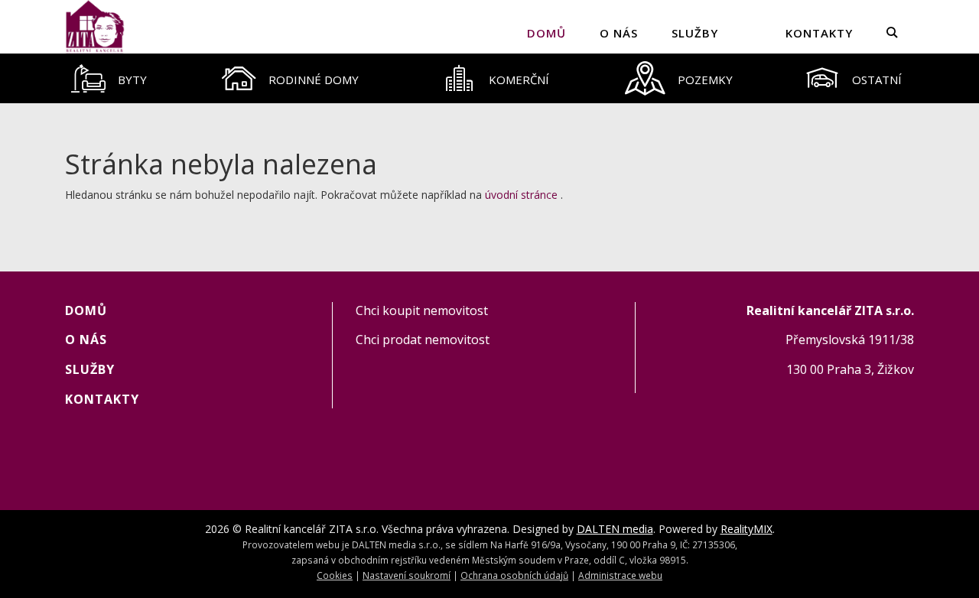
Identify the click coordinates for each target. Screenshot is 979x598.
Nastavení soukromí (406, 575)
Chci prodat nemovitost (423, 339)
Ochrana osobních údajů (514, 575)
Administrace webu (620, 575)
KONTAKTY (819, 33)
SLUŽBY (695, 33)
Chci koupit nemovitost (422, 310)
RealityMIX (746, 529)
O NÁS (619, 33)
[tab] (109, 78)
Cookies (335, 575)
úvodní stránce (521, 194)
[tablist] (489, 78)
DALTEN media (615, 529)
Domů (546, 33)
